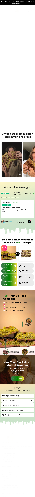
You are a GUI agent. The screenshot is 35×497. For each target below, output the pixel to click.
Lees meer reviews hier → (10, 197)
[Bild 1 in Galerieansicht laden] (7, 35)
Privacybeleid (6, 471)
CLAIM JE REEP (17, 378)
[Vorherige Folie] (3, 36)
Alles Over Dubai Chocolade (10, 487)
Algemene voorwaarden (9, 474)
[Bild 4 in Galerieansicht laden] (23, 35)
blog (3, 480)
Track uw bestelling (7, 461)
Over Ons (4, 489)
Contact (4, 469)
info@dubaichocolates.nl (9, 457)
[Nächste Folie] (32, 36)
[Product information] (31, 89)
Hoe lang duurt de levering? (11, 396)
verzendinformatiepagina (9, 476)
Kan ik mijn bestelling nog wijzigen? (13, 410)
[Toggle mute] (20, 174)
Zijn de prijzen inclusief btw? (11, 415)
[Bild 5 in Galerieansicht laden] (29, 35)
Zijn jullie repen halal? (8, 400)
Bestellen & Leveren (7, 472)
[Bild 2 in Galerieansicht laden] (13, 35)
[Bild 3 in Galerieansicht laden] (18, 35)
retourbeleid (5, 478)
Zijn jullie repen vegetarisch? (11, 405)
